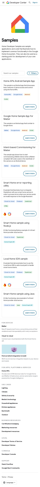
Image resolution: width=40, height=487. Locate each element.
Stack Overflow (7, 464)
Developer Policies (8, 445)
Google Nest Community (11, 468)
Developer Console (9, 454)
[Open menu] (3, 2)
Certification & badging (10, 424)
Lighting (5, 388)
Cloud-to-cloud (7, 336)
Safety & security (8, 396)
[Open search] (29, 2)
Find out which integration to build (14, 356)
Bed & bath (5, 411)
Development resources (10, 431)
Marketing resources (9, 427)
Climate (4, 392)
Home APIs (5, 371)
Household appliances (10, 403)
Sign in (35, 2)
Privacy (10, 477)
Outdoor (5, 415)
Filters (32, 73)
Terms (4, 477)
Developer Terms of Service (12, 441)
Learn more (30, 107)
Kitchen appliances (8, 407)
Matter (4, 326)
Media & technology (9, 399)
